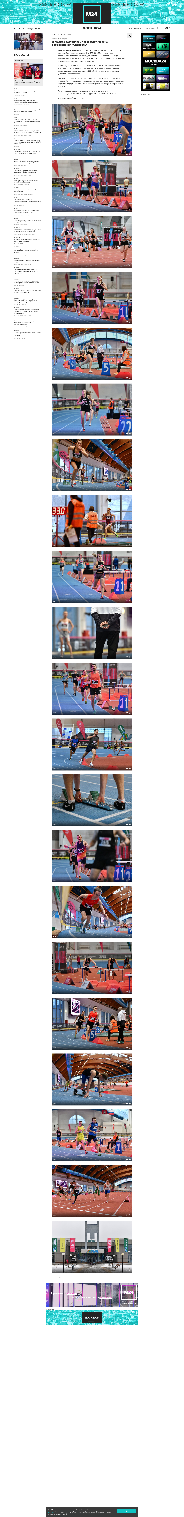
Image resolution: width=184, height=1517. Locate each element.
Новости (21, 55)
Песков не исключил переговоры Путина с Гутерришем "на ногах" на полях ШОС (26, 271)
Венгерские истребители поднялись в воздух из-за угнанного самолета (27, 261)
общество (26, 104)
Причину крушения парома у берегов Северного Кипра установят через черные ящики (26, 311)
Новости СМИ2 (50, 1309)
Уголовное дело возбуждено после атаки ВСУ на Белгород (26, 181)
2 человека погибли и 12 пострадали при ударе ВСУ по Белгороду (26, 211)
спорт (25, 165)
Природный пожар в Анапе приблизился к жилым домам (27, 191)
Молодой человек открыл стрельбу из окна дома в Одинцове (27, 240)
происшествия (18, 135)
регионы (26, 156)
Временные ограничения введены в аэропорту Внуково (26, 92)
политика (16, 114)
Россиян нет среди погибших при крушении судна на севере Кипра (25, 172)
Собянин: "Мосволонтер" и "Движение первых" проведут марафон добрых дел (28, 82)
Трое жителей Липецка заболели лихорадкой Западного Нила (25, 301)
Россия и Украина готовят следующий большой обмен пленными (27, 111)
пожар (25, 194)
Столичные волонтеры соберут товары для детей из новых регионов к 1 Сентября (27, 334)
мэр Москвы (17, 234)
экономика (23, 125)
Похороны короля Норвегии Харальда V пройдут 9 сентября (27, 221)
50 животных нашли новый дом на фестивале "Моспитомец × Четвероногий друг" (25, 322)
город (23, 95)
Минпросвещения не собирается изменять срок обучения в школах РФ (26, 101)
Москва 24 (92, 28)
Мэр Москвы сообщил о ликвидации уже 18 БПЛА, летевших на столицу (27, 231)
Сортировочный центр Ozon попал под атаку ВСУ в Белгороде (27, 291)
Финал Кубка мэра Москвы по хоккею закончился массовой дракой (26, 162)
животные (17, 327)
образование (18, 104)
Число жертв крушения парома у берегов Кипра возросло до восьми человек (26, 250)
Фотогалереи (62, 39)
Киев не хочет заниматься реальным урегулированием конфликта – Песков (27, 282)
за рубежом (27, 135)
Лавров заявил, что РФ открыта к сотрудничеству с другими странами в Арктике (27, 121)
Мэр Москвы (19, 61)
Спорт (69, 34)
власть (16, 205)
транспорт (17, 95)
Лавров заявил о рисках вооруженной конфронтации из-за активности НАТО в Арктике (27, 142)
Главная (54, 39)
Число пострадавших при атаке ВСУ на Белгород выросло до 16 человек (27, 152)
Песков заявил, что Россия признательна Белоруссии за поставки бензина (27, 201)
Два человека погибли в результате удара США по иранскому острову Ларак (27, 132)
